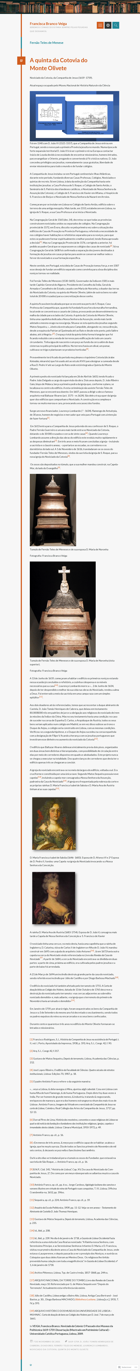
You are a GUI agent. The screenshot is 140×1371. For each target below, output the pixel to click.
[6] (31, 1119)
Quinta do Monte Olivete (73, 1349)
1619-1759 (73, 1341)
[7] (31, 1134)
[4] (31, 1069)
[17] (32, 1280)
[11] (32, 1199)
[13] (32, 1219)
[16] (32, 1272)
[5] (31, 1081)
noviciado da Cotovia (43, 1349)
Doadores (47, 1345)
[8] (31, 1142)
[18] (32, 1295)
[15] (32, 1238)
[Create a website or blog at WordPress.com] (31, 1365)
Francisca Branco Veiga (48, 23)
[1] (31, 1039)
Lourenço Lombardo (95, 1345)
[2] (31, 1050)
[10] (32, 1184)
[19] (32, 1310)
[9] (31, 1169)
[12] (32, 1207)
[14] (32, 1230)
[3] (31, 1058)
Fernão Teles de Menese (68, 1345)
